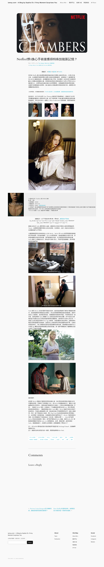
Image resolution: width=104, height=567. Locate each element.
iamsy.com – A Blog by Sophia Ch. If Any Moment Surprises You (32, 2)
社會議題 (71, 437)
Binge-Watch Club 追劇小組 (36, 65)
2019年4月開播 (41, 437)
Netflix (60, 72)
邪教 (63, 439)
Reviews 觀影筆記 (47, 65)
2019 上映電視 (32, 437)
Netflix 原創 (54, 437)
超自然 (55, 72)
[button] (35, 110)
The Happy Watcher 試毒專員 (46, 63)
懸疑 (49, 72)
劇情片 (61, 437)
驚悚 (72, 439)
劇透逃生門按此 (64, 219)
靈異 (67, 439)
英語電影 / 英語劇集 (44, 439)
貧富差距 (52, 439)
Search (30, 542)
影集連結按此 (42, 205)
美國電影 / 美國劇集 (33, 439)
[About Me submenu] (66, 2)
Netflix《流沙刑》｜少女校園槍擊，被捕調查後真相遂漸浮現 (59, 91)
